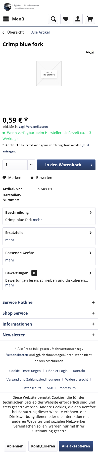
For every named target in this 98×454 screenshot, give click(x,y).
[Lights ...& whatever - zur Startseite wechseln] (22, 7)
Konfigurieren (43, 446)
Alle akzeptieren (76, 446)
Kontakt (79, 370)
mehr (37, 219)
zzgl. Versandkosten (33, 126)
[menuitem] (13, 19)
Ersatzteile (14, 232)
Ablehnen (15, 446)
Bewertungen (16, 273)
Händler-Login (57, 370)
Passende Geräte (19, 252)
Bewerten (43, 177)
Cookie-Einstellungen (25, 370)
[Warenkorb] (90, 19)
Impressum (67, 388)
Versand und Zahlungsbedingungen (33, 379)
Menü (18, 19)
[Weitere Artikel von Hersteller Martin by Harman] (90, 52)
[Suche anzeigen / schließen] (53, 19)
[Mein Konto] (78, 19)
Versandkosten (17, 355)
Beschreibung (17, 212)
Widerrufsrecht (76, 379)
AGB (50, 388)
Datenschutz (31, 388)
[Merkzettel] (65, 19)
